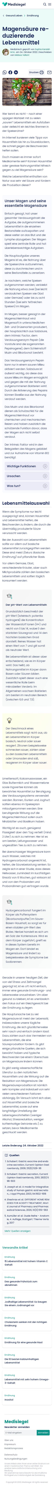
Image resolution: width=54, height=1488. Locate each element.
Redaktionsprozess (13, 1448)
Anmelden (43, 1432)
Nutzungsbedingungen (15, 1458)
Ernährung (33, 15)
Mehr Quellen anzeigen (18, 1231)
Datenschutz (10, 1454)
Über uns (8, 1440)
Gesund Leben (14, 15)
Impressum (10, 1444)
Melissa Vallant (22, 55)
